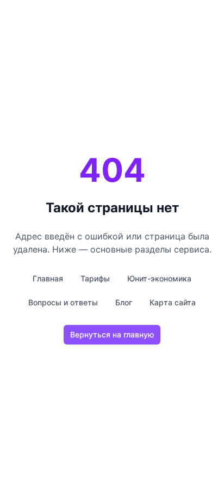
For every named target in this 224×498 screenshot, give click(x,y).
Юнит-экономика (159, 278)
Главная (48, 278)
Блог (123, 302)
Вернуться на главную (112, 334)
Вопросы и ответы (63, 302)
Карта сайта (173, 302)
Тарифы (95, 278)
